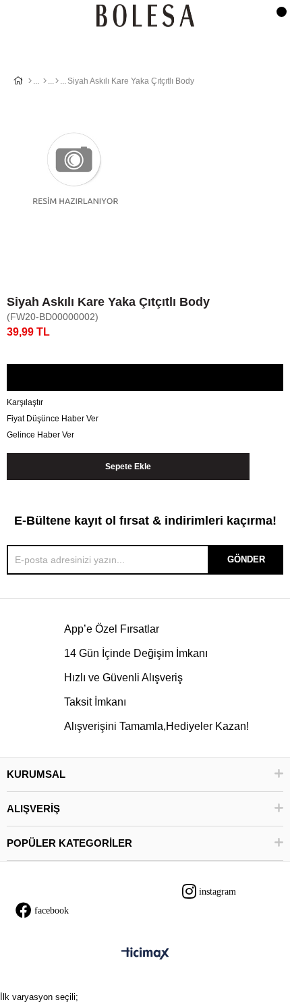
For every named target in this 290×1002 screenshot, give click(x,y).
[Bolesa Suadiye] (145, 16)
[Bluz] (57, 81)
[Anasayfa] (30, 81)
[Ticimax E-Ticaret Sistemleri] (145, 954)
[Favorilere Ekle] (145, 378)
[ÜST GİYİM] (45, 81)
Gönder (246, 559)
